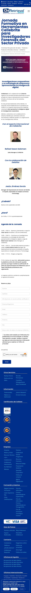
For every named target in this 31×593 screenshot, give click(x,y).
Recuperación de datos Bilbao (12, 564)
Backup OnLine (8, 376)
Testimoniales (8, 392)
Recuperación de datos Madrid (12, 560)
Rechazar (14, 589)
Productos (24, 48)
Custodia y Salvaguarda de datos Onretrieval (21, 382)
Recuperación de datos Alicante (12, 566)
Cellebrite (22, 50)
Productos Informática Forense (9, 50)
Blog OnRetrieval (21, 530)
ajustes (22, 586)
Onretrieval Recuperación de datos (11, 48)
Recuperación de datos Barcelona (13, 562)
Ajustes (22, 589)
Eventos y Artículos (9, 530)
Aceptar (6, 589)
